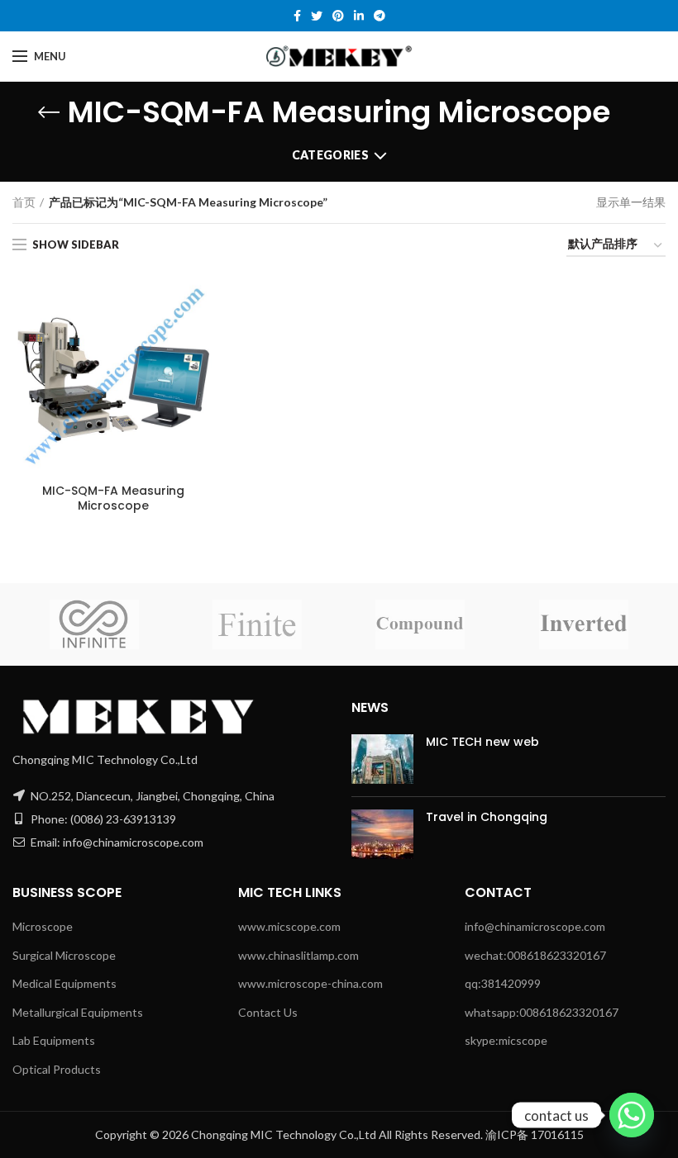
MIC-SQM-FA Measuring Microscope (113, 498)
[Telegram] (379, 15)
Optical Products (56, 1069)
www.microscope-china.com (310, 983)
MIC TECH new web (482, 741)
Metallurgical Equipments (77, 1012)
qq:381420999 (503, 983)
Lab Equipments (53, 1040)
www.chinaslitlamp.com (298, 955)
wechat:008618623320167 (535, 955)
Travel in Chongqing (486, 817)
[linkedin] (359, 15)
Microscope (42, 926)
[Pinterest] (338, 15)
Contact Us (268, 1012)
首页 (24, 202)
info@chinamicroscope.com (535, 926)
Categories (330, 155)
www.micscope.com (289, 926)
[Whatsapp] (631, 1115)
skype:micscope (506, 1040)
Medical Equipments (64, 983)
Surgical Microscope (64, 955)
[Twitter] (316, 15)
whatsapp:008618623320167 (541, 1012)
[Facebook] (297, 15)
